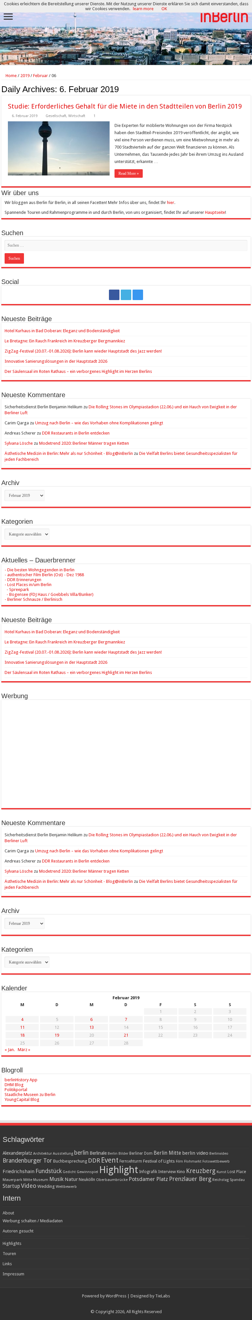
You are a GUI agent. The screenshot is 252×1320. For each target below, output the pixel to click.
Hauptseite (215, 212)
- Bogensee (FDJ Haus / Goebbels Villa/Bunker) (49, 594)
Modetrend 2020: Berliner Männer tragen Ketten (84, 443)
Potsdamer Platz (148, 1179)
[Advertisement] (126, 749)
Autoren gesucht (18, 1231)
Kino (181, 1171)
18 (22, 1035)
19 (56, 1035)
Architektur (42, 1153)
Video (28, 1185)
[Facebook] (114, 295)
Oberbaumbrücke (112, 1179)
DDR (94, 1160)
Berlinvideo (218, 1153)
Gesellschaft (56, 116)
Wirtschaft (76, 116)
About (8, 1212)
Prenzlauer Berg (190, 1178)
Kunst (221, 1172)
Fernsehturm (130, 1161)
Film (179, 1161)
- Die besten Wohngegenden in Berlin (39, 569)
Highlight (118, 1169)
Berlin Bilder (118, 1153)
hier (170, 202)
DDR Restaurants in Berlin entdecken (76, 433)
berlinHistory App (21, 1079)
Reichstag (220, 1180)
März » (24, 1049)
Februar (40, 75)
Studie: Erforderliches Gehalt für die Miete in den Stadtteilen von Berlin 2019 (125, 106)
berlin (81, 1152)
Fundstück (48, 1171)
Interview (167, 1171)
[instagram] (138, 295)
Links (7, 1263)
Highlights (12, 1243)
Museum (40, 1180)
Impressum (13, 1273)
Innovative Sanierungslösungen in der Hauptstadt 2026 (56, 361)
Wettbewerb (66, 1186)
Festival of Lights (159, 1161)
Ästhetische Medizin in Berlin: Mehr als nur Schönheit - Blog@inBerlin (69, 453)
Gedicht (69, 1172)
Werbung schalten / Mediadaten (33, 1220)
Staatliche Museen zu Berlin (30, 1094)
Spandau (237, 1180)
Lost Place (236, 1171)
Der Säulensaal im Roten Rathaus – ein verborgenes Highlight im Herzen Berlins (78, 371)
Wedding (46, 1186)
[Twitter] (126, 295)
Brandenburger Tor (27, 1160)
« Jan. (10, 1049)
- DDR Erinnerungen (23, 579)
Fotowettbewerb (216, 1161)
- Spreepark (17, 589)
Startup (11, 1186)
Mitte (27, 1179)
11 (22, 1027)
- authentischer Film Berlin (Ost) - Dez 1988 (44, 574)
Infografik (148, 1171)
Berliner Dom (141, 1153)
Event (109, 1160)
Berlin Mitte (167, 1153)
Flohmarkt (192, 1161)
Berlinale (98, 1153)
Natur (71, 1179)
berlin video (195, 1153)
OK (164, 8)
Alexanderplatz (17, 1153)
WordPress (116, 1295)
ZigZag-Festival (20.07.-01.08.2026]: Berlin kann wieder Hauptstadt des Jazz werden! (83, 351)
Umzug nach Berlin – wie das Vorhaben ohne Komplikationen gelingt (99, 422)
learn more (143, 8)
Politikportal (16, 1089)
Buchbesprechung (70, 1161)
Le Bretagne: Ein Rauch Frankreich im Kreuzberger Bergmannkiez (65, 340)
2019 (25, 75)
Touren (9, 1253)
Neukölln (87, 1179)
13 (91, 1027)
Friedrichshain (18, 1171)
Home (11, 75)
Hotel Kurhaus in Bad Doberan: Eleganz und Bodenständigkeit (62, 330)
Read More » (128, 173)
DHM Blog (14, 1084)
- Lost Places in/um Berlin (28, 584)
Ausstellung (63, 1153)
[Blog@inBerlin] (126, 33)
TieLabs (162, 1295)
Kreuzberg (201, 1171)
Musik (56, 1179)
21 (126, 1035)
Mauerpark (12, 1179)
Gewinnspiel (87, 1171)
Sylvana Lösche (19, 443)
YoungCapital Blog (22, 1099)
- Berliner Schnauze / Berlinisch (33, 599)
